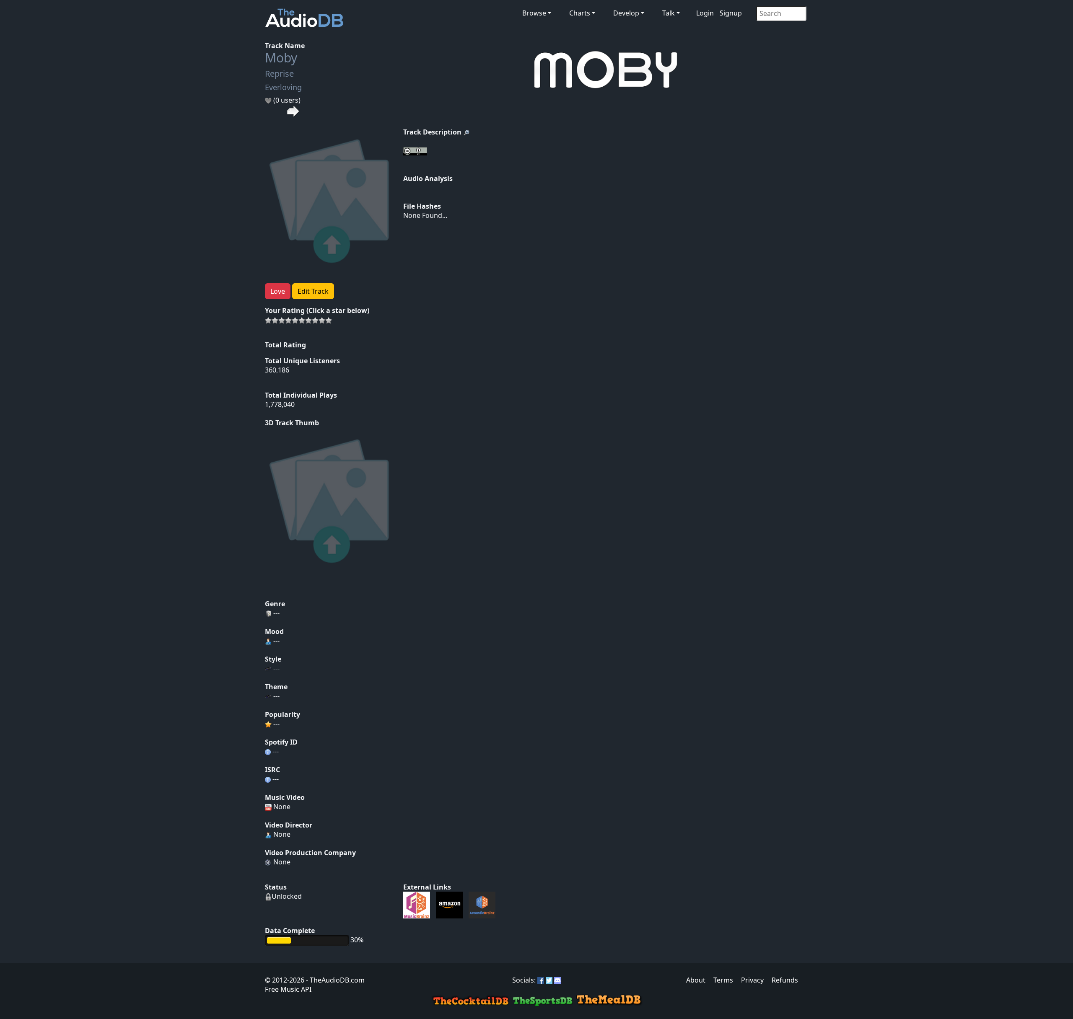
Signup (731, 13)
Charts (579, 13)
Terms (723, 980)
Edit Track (313, 291)
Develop (626, 13)
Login (705, 13)
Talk (668, 13)
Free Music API (288, 989)
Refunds (785, 980)
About (695, 980)
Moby (281, 57)
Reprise (279, 73)
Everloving (283, 87)
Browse (534, 13)
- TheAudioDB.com (334, 980)
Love (277, 291)
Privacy (752, 980)
